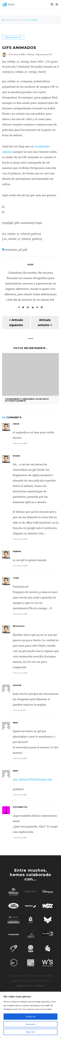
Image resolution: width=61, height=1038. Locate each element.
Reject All (30, 1031)
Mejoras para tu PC (14, 20)
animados (11, 249)
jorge (16, 424)
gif (20, 249)
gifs (25, 249)
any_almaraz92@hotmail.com (32, 779)
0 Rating (30, 54)
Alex (30, 264)
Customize (30, 1024)
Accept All (30, 1016)
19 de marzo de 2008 (16, 54)
